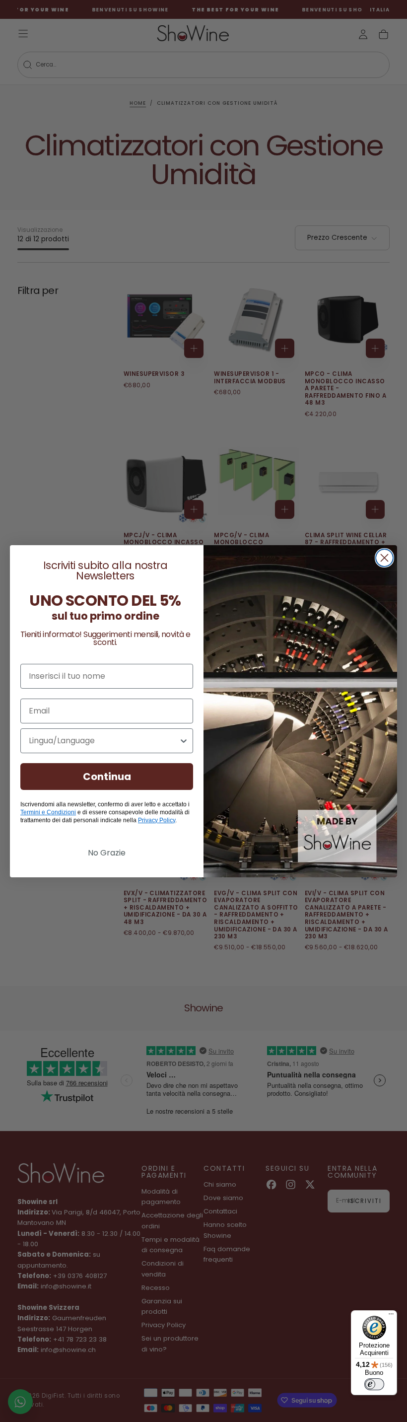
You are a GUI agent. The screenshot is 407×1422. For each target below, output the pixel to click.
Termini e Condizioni (48, 812)
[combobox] (104, 741)
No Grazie (107, 852)
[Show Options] (184, 741)
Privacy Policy (156, 820)
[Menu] (391, 1316)
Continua (107, 776)
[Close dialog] (384, 558)
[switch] (374, 1384)
